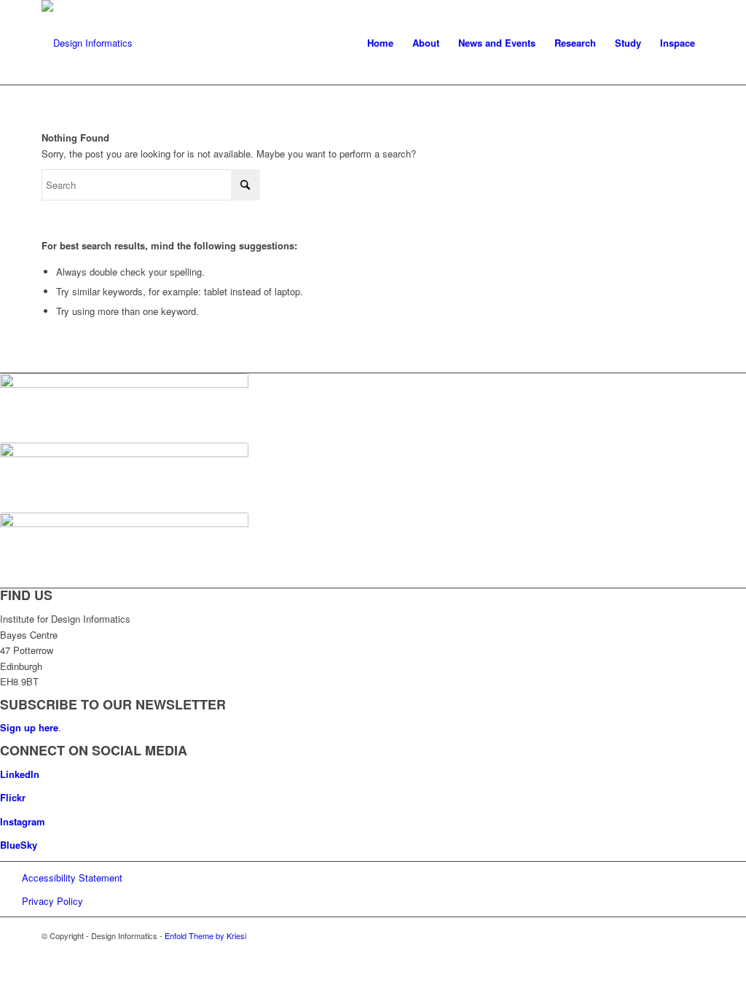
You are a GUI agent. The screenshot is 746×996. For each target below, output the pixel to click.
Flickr (12, 797)
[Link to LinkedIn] (650, 935)
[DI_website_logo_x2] (87, 43)
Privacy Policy (52, 901)
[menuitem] (380, 43)
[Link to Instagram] (693, 935)
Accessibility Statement (72, 877)
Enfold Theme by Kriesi (205, 935)
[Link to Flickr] (672, 935)
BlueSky (18, 845)
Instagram (22, 821)
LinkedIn (19, 774)
